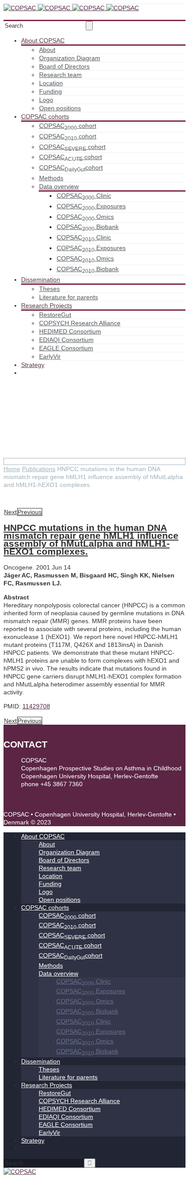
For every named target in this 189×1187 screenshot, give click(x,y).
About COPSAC (43, 40)
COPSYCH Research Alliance (79, 323)
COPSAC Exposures (91, 206)
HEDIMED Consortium (70, 331)
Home (12, 468)
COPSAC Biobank (88, 226)
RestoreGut (55, 314)
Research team (60, 74)
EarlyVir (50, 356)
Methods (51, 177)
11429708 (36, 706)
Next (10, 511)
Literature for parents (68, 297)
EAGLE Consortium (66, 348)
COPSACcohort (71, 167)
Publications (38, 468)
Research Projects (46, 305)
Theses (49, 288)
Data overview (59, 186)
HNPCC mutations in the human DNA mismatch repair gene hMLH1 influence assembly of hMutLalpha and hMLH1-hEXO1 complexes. (91, 539)
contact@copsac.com (51, 791)
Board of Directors (64, 66)
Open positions (60, 108)
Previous (30, 511)
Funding (50, 91)
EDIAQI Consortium (66, 339)
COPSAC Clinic (84, 195)
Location (51, 83)
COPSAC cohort (67, 125)
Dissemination (40, 279)
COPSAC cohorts (45, 116)
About (47, 49)
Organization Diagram (69, 58)
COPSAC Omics (85, 216)
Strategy (32, 364)
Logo (46, 99)
